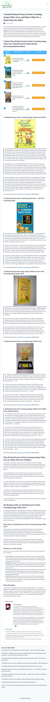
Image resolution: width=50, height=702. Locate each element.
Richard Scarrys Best (13, 198)
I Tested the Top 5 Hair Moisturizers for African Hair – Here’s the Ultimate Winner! (23, 650)
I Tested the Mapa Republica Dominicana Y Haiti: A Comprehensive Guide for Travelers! (24, 633)
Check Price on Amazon (38, 59)
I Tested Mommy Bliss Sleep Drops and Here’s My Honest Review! (18, 682)
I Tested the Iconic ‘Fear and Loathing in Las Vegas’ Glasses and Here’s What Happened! (24, 663)
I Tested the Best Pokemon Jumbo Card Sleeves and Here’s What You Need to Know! (23, 631)
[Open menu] (47, 4)
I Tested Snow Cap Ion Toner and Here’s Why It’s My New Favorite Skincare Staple (22, 679)
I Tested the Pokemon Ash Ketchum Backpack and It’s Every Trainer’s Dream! (21, 666)
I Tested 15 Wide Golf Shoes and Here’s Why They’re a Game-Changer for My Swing (23, 639)
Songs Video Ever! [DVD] (37, 117)
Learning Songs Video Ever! (13, 274)
